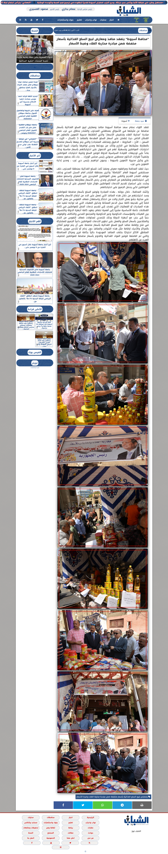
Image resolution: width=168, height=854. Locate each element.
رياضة (70, 827)
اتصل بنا (30, 838)
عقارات (90, 827)
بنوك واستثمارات (65, 20)
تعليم (79, 20)
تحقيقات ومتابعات (30, 827)
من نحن (90, 838)
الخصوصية (50, 838)
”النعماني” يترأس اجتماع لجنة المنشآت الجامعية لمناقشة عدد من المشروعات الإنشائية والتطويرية (54, 2)
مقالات (70, 833)
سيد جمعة (139, 121)
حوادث (90, 833)
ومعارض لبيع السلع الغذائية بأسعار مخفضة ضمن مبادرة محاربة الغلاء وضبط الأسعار (112, 797)
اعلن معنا (70, 838)
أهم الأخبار (35, 221)
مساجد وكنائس (30, 822)
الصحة (34, 30)
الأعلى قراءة (35, 309)
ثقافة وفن (50, 827)
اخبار (111, 20)
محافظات (143, 30)
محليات (103, 20)
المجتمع (50, 833)
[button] (48, 49)
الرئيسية (90, 817)
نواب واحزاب (91, 20)
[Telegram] (122, 805)
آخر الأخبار (34, 155)
